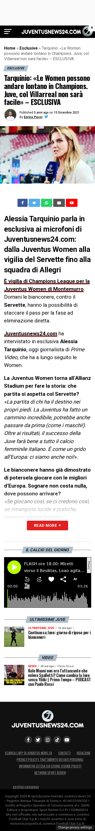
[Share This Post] (47, 203)
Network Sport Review (50, 772)
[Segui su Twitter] (38, 739)
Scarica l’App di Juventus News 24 (28, 753)
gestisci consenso (26, 786)
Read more (45, 525)
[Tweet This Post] (35, 203)
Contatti (64, 753)
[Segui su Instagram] (47, 739)
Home (9, 48)
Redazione (83, 753)
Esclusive (29, 48)
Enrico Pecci (33, 117)
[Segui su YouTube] (67, 739)
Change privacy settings (75, 827)
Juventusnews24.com (30, 334)
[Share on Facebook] (23, 203)
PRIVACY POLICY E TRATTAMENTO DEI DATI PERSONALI (50, 759)
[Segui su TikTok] (57, 739)
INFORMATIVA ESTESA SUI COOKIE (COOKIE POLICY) (50, 766)
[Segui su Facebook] (28, 739)
